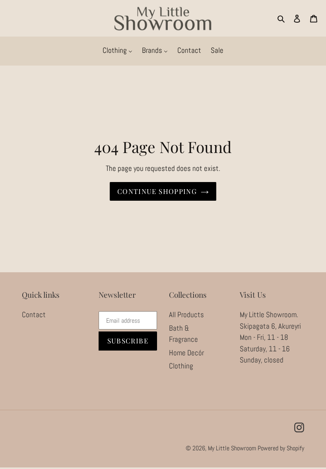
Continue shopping (157, 191)
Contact (34, 315)
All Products (186, 315)
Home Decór (186, 353)
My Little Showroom (232, 448)
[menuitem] (117, 51)
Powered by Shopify (281, 448)
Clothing (181, 366)
